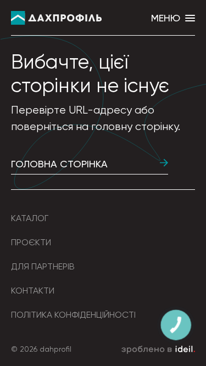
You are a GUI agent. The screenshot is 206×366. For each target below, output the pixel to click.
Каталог (29, 218)
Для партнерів (43, 266)
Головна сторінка (59, 164)
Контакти (32, 290)
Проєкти (31, 242)
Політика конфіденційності (73, 314)
